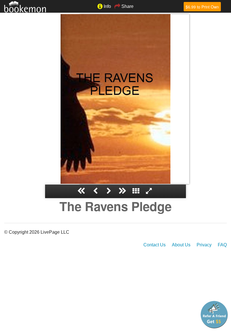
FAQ (222, 244)
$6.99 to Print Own (202, 7)
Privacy (204, 244)
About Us (181, 244)
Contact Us (154, 244)
